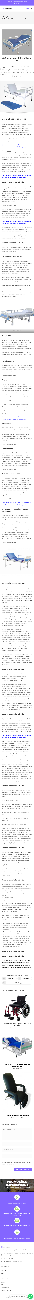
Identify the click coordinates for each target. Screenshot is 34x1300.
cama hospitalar (7, 69)
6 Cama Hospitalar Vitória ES (18, 18)
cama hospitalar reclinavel (8, 71)
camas (9, 151)
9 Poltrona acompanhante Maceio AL (17, 1115)
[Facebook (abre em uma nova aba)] (15, 3)
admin (7, 67)
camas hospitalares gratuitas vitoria (15, 960)
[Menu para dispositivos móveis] (30, 8)
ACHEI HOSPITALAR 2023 (21, 1297)
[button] (30, 1296)
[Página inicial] (2, 18)
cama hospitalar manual (21, 69)
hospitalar (16, 72)
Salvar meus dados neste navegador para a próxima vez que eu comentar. (16, 1164)
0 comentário (18, 76)
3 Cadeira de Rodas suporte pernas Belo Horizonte (17, 1024)
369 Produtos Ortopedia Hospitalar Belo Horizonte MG (17, 1065)
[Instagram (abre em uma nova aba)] (19, 3)
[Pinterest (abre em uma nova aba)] (17, 3)
